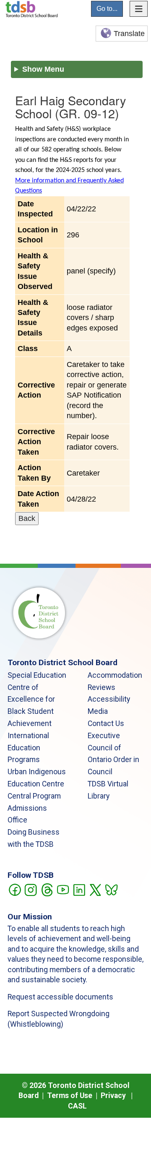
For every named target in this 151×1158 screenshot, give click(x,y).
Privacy (113, 1095)
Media (98, 711)
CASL (77, 1106)
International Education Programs (28, 747)
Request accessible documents (60, 997)
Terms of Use (69, 1095)
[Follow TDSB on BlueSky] (111, 889)
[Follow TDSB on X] (95, 889)
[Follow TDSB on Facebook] (14, 889)
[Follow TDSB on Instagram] (30, 889)
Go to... (106, 8)
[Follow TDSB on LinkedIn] (79, 889)
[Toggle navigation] (139, 9)
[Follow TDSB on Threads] (47, 889)
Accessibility (109, 699)
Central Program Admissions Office (34, 808)
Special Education (37, 675)
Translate (129, 33)
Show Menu (43, 69)
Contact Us (106, 723)
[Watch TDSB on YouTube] (63, 889)
